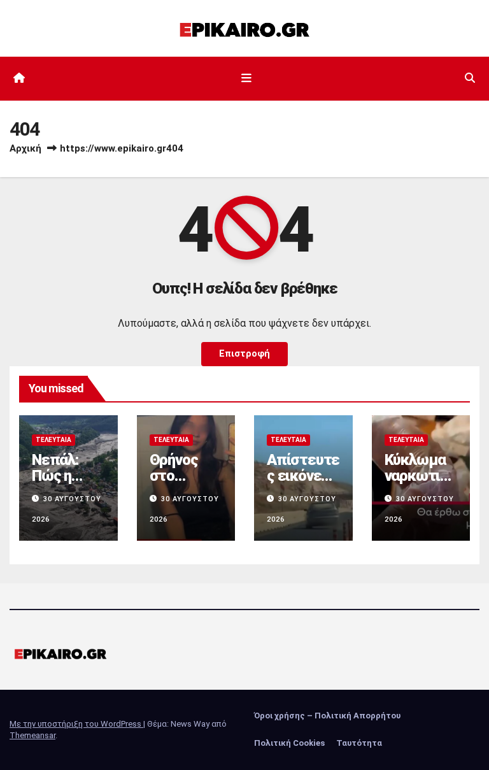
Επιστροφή (244, 353)
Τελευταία (53, 439)
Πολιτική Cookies (289, 743)
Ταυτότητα (359, 743)
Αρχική (25, 148)
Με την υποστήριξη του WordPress (76, 724)
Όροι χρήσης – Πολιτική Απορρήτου (327, 715)
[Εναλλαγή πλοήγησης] (247, 78)
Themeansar (32, 735)
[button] (470, 78)
